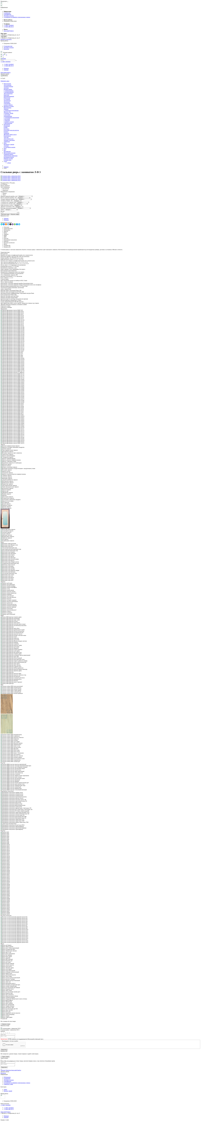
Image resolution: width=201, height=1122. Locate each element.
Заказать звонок (5, 74)
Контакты (6, 49)
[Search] (16, 60)
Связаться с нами (8, 1084)
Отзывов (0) (7, 245)
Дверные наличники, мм (7, 206)
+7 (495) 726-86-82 (9, 25)
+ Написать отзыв (5, 1024)
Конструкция (7, 83)
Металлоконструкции (9, 153)
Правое (4, 193)
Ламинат (6, 167)
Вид (5, 150)
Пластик (6, 238)
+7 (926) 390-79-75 (9, 26)
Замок (2, 209)
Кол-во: (3, 211)
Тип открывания (5, 187)
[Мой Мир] (17, 224)
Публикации (7, 1077)
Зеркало (6, 231)
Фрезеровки (7, 230)
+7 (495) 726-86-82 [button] (5, 1105)
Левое (4, 194)
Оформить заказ (5, 81)
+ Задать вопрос (5, 1056)
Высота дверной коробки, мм (8, 197)
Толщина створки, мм (6, 200)
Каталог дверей (8, 1091)
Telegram (6, 69)
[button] (4, 40)
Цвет (5, 148)
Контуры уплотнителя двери (8, 208)
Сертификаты (7, 14)
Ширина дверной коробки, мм (9, 196)
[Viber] (13, 224)
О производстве (8, 46)
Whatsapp (6, 68)
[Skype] (19, 224)
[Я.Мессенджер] (2, 224)
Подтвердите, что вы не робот (10, 1041)
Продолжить (4, 1049)
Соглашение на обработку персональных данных (17, 17)
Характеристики (8, 228)
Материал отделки (9, 106)
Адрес (5, 161)
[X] (10, 224)
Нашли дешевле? (5, 185)
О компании (7, 13)
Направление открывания (8, 191)
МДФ (5, 235)
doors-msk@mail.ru (9, 30)
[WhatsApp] (15, 224)
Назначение (7, 124)
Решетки (6, 241)
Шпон (5, 244)
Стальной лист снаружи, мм (8, 202)
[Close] (7, 1)
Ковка (5, 232)
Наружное (5, 190)
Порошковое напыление (10, 240)
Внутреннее (5, 188)
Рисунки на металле (9, 242)
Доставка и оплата (9, 15)
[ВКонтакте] (4, 224)
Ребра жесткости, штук (7, 205)
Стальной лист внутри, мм (8, 203)
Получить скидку (15, 214)
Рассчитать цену (5, 214)
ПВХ (5, 237)
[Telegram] (8, 224)
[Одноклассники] (6, 224)
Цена (5, 143)
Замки (5, 1089)
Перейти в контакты (6, 39)
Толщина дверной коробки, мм (9, 199)
